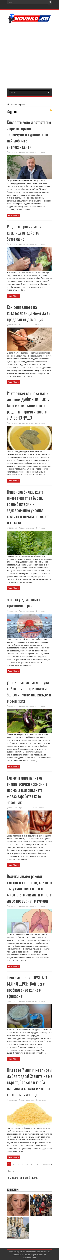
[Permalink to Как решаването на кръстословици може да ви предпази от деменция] (29, 351)
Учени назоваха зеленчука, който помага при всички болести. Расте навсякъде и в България (29, 691)
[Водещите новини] (29, 21)
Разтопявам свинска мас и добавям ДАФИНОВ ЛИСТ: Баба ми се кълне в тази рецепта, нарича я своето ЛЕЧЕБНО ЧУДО (28, 405)
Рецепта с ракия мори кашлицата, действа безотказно (24, 232)
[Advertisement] (29, 55)
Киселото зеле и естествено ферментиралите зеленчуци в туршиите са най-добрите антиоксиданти (29, 134)
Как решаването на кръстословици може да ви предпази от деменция (29, 313)
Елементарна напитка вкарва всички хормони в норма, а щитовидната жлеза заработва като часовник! (27, 790)
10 (37, 1164)
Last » (11, 1171)
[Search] (50, 2)
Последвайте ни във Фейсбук (22, 1177)
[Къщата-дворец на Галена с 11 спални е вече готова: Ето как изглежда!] (18, 1228)
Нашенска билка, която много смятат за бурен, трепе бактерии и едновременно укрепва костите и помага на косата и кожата (28, 507)
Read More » (13, 215)
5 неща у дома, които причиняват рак (23, 602)
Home (13, 104)
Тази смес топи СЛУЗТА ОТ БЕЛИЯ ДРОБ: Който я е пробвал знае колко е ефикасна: (28, 986)
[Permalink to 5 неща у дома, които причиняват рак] (29, 637)
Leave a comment (27, 152)
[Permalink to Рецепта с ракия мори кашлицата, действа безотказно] (29, 270)
